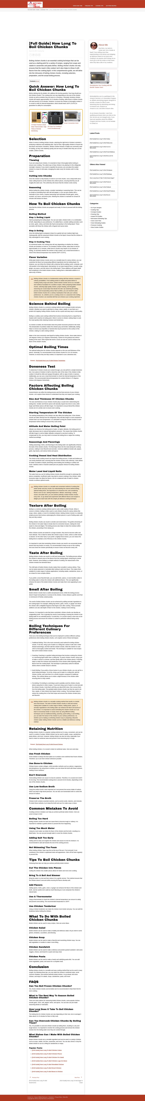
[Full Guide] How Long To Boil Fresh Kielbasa (102, 152)
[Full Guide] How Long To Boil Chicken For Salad (48, 1057)
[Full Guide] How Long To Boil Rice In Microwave (100, 195)
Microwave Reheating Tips (99, 218)
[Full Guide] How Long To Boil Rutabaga (101, 174)
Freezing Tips (89, 5)
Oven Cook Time (77, 5)
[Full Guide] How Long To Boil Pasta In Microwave (100, 182)
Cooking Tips (99, 5)
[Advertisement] (72, 25)
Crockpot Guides (96, 212)
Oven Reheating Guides (98, 223)
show (37, 81)
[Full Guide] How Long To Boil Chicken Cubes (47, 1050)
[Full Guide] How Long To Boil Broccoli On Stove (101, 156)
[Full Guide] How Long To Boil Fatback (100, 187)
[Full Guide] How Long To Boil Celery (100, 139)
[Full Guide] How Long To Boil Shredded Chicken (48, 1064)
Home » (38, 9)
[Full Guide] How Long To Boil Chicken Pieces (47, 1054)
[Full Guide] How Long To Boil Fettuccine (101, 143)
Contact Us (30, 1097)
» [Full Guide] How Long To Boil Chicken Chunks (62, 9)
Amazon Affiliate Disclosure (40, 1097)
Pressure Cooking (96, 225)
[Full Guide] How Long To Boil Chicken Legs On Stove (49, 1061)
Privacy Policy (58, 1097)
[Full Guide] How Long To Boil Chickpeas (101, 170)
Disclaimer (51, 1097)
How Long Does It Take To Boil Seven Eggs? (102, 178)
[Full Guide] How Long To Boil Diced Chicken (46, 1068)
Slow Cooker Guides (97, 227)
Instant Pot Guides (96, 216)
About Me (65, 1097)
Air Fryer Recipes (111, 5)
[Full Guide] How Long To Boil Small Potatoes (102, 191)
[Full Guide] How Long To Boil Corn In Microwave (100, 147)
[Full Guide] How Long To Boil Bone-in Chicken (47, 1071)
